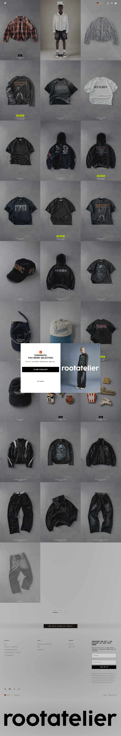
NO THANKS (40, 381)
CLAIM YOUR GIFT (40, 369)
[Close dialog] (98, 345)
